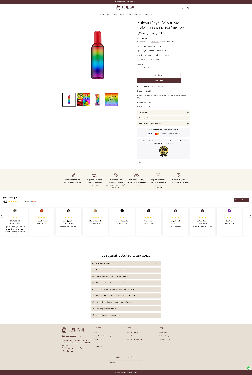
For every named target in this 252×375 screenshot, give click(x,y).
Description (143, 112)
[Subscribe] (141, 363)
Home (96, 332)
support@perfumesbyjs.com (76, 348)
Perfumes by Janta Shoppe (129, 372)
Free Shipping (155, 41)
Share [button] (141, 163)
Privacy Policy (164, 332)
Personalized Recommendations (150, 123)
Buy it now (159, 81)
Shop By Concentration (135, 339)
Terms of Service (165, 343)
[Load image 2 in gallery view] (83, 99)
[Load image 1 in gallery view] (69, 99)
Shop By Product (133, 336)
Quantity (140, 64)
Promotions (98, 339)
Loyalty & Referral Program (103, 336)
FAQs (96, 343)
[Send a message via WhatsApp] (248, 368)
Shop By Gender (132, 332)
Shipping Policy (164, 339)
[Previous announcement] (63, 2)
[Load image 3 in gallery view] (97, 99)
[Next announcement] (189, 2)
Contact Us (98, 346)
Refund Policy (164, 336)
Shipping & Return (145, 118)
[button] (64, 8)
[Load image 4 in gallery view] (111, 99)
